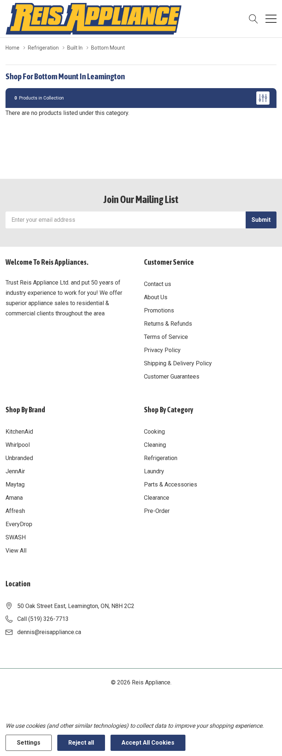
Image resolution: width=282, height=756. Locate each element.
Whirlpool (18, 444)
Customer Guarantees (171, 376)
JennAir (15, 471)
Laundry (154, 471)
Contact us (157, 284)
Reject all (81, 742)
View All (16, 550)
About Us (155, 297)
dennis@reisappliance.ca (49, 632)
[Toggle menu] (270, 18)
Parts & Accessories (170, 484)
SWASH (16, 537)
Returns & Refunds (168, 323)
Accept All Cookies (148, 742)
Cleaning (155, 444)
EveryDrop (19, 524)
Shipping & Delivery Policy (178, 363)
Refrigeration (160, 458)
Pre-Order (157, 510)
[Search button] (253, 19)
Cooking (154, 431)
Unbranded (19, 458)
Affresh (15, 510)
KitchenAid (19, 431)
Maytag (15, 484)
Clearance (156, 497)
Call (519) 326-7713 (43, 618)
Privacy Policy (162, 350)
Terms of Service (166, 336)
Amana (14, 497)
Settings (28, 742)
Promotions (159, 310)
